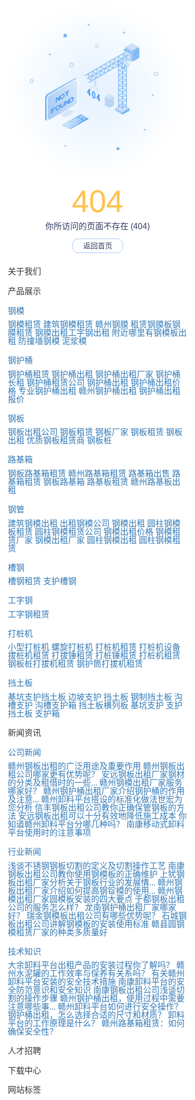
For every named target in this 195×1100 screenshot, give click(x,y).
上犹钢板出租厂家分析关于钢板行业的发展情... (96, 878)
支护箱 (47, 713)
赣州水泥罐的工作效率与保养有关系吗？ (96, 969)
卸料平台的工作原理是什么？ (96, 1019)
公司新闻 (24, 752)
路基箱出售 (149, 473)
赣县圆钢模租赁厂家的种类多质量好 (96, 928)
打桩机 (20, 633)
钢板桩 (99, 440)
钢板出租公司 (33, 432)
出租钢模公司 (85, 523)
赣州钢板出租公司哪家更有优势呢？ (96, 770)
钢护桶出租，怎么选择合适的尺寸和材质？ (87, 1015)
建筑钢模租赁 (68, 324)
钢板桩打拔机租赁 (41, 663)
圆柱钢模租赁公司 (68, 531)
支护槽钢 (59, 581)
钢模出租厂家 (60, 540)
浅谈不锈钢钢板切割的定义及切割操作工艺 (87, 866)
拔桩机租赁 (28, 655)
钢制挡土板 (151, 697)
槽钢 (16, 567)
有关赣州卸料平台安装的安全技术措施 (96, 977)
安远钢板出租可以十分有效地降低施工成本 (97, 816)
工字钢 (20, 600)
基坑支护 (147, 705)
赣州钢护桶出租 (108, 391)
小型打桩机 (28, 647)
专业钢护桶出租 (47, 391)
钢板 (16, 418)
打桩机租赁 (116, 647)
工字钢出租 (89, 332)
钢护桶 (20, 360)
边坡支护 (84, 697)
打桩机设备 (159, 647)
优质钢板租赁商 (56, 440)
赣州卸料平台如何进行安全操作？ (120, 1006)
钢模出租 (128, 523)
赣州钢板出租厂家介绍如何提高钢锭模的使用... (95, 886)
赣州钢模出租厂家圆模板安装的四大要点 (95, 895)
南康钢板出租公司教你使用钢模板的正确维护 (96, 870)
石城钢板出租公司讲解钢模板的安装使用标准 (97, 920)
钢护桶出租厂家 (124, 374)
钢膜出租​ (51, 332)
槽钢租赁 (24, 581)
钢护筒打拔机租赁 (109, 663)
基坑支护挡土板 (37, 697)
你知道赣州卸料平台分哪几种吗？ (97, 820)
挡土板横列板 (103, 705)
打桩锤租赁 (116, 655)
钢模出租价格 (128, 531)
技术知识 (24, 951)
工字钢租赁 (28, 614)
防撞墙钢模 (39, 341)
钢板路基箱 (64, 482)
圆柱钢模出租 (112, 540)
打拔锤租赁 (72, 655)
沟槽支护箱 (55, 705)
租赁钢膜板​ (151, 324)
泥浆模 (74, 341)
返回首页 (97, 246)
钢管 (16, 509)
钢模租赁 (24, 324)
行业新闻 (24, 851)
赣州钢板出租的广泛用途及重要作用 (74, 766)
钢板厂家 (111, 432)
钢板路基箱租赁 (37, 473)
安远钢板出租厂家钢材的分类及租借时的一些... (96, 778)
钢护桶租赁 (28, 374)
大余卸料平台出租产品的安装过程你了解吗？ (91, 965)
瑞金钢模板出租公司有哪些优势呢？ (93, 915)
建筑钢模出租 (33, 523)
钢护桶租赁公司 (56, 382)
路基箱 (20, 459)
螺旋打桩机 (72, 647)
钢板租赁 (76, 432)
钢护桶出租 (72, 374)
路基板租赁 (107, 482)
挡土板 (20, 683)
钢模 (16, 311)
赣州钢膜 (111, 324)
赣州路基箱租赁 (97, 473)
